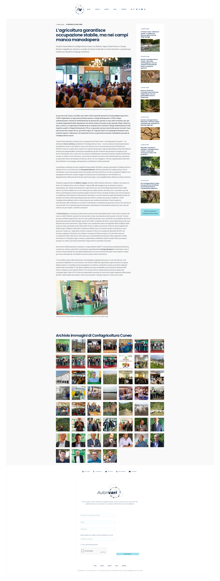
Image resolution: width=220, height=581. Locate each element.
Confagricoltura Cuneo (74, 24)
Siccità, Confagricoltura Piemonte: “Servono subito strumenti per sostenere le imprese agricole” (150, 122)
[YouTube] (142, 9)
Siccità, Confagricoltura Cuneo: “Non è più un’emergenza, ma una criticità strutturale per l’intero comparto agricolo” (149, 64)
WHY (115, 9)
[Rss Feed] (132, 9)
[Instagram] (139, 9)
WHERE (123, 9)
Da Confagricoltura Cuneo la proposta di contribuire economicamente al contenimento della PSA (150, 185)
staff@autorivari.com (133, 570)
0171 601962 (124, 570)
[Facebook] (134, 9)
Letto (90, 544)
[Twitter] (137, 9)
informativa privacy (92, 544)
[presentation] (93, 551)
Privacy (141, 570)
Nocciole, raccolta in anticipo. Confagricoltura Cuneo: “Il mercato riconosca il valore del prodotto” (150, 151)
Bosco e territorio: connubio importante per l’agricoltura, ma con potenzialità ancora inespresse (149, 94)
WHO (89, 9)
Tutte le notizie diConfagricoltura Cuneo (150, 212)
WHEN (106, 9)
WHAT (97, 9)
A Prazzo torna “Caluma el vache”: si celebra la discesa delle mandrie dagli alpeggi (150, 34)
